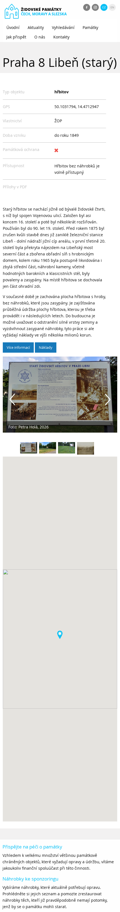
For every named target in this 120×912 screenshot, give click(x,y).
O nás (39, 37)
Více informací (18, 347)
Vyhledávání (63, 27)
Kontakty (61, 37)
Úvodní (13, 27)
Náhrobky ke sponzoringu (30, 879)
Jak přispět (16, 37)
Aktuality (36, 27)
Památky (90, 27)
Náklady (45, 347)
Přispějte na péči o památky (32, 846)
